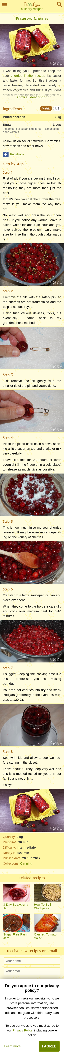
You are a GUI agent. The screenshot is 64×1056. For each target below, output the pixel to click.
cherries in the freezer (27, 75)
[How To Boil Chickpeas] (47, 893)
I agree (49, 1046)
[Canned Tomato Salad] (47, 923)
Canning (26, 863)
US (57, 108)
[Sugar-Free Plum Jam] (16, 923)
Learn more (12, 1046)
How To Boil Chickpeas (42, 906)
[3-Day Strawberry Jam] (16, 893)
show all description (32, 97)
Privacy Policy (22, 1030)
